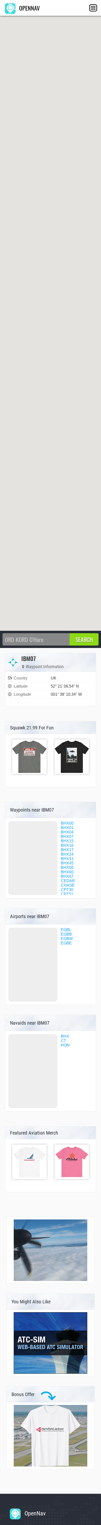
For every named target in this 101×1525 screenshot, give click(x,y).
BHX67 (67, 876)
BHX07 (67, 836)
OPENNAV (29, 7)
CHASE (68, 885)
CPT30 (67, 890)
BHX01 (67, 828)
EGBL (66, 930)
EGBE (66, 943)
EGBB (66, 934)
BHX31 (67, 859)
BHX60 (67, 872)
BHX (65, 1036)
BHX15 (67, 841)
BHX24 (67, 854)
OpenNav (34, 1513)
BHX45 (67, 863)
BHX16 (67, 845)
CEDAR (68, 881)
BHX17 (67, 850)
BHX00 (67, 823)
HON (65, 1045)
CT (63, 1041)
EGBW (67, 939)
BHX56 (67, 867)
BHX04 (67, 832)
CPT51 (67, 894)
